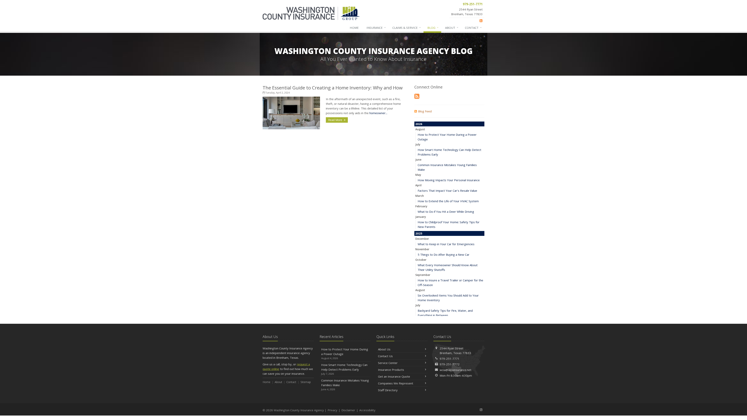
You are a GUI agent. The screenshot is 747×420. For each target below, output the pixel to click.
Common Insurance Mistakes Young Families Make (345, 384)
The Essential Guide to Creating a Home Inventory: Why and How (333, 87)
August (420, 129)
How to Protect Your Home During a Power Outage (344, 353)
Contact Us (385, 356)
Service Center (388, 363)
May (418, 175)
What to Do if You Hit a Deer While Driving (446, 212)
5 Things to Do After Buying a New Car (443, 254)
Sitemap (306, 382)
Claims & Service (406, 27)
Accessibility (367, 410)
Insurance (376, 27)
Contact (473, 27)
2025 (418, 233)
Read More (335, 120)
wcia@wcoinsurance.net (455, 370)
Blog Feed (425, 111)
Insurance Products (391, 370)
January (420, 217)
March (419, 196)
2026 (418, 124)
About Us (384, 349)
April (418, 185)
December (422, 239)
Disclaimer (348, 410)
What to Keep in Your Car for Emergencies (446, 244)
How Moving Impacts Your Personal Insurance (449, 180)
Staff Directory (388, 390)
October (420, 260)
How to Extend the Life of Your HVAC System (448, 201)
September (422, 275)
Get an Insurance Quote (394, 376)
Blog (432, 27)
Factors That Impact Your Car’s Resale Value (447, 190)
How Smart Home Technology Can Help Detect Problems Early (344, 369)
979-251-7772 (449, 364)
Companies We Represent (395, 383)
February (421, 206)
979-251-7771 (449, 358)
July (417, 144)
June (418, 159)
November (422, 249)
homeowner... (378, 113)
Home (354, 28)
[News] (481, 20)
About (451, 27)
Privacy (332, 410)
